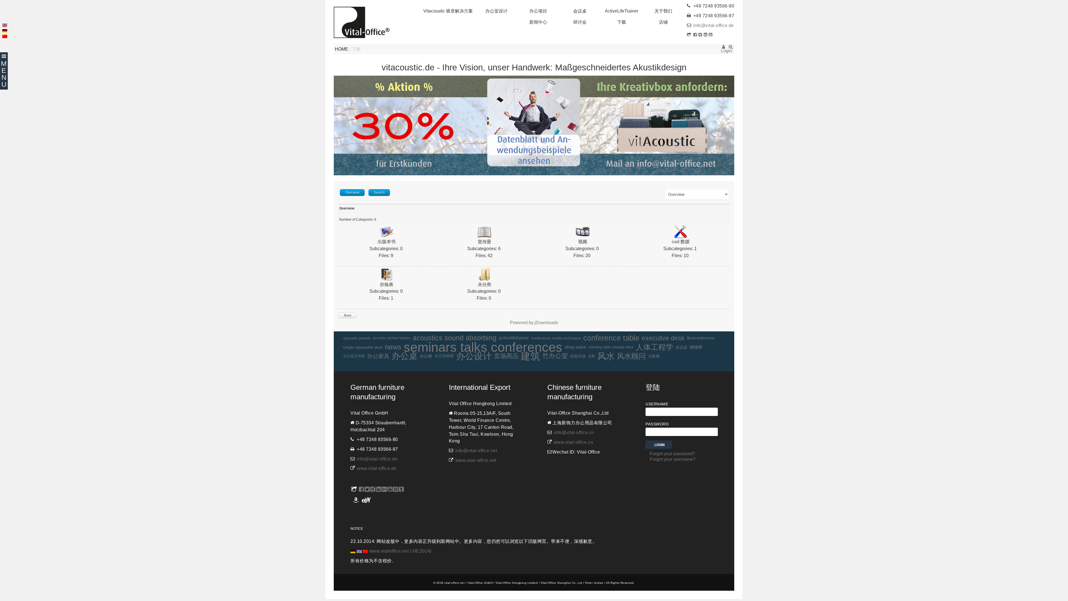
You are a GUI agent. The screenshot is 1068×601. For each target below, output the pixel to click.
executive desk (663, 338)
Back (347, 315)
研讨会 (580, 22)
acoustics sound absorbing (454, 338)
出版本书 (386, 241)
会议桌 (580, 11)
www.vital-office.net (475, 460)
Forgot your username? (673, 459)
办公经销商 (444, 356)
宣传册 (484, 241)
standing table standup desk (611, 347)
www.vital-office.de (377, 468)
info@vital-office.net (476, 450)
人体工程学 (654, 347)
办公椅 (426, 356)
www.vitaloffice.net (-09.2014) (400, 551)
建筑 (530, 356)
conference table (611, 338)
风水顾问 (631, 356)
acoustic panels (356, 338)
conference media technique (556, 338)
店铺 (663, 22)
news (393, 347)
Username (657, 404)
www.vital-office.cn (573, 442)
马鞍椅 (654, 356)
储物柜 (696, 347)
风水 (606, 356)
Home (341, 49)
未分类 (484, 284)
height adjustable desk (363, 347)
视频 (582, 241)
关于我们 (663, 11)
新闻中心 (538, 22)
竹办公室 (555, 356)
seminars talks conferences (483, 347)
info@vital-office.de (713, 25)
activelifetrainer (514, 338)
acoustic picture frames (392, 338)
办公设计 (474, 356)
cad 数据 (680, 241)
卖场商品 (506, 356)
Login (723, 48)
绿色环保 (578, 356)
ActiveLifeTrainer (621, 11)
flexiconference (701, 338)
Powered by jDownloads (534, 322)
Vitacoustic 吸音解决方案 (448, 11)
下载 (621, 22)
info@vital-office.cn (574, 432)
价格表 (386, 284)
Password (657, 424)
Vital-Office (362, 22)
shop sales (575, 347)
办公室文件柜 (354, 356)
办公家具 (378, 356)
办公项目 (538, 11)
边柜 (591, 356)
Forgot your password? (672, 453)
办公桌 (404, 356)
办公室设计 (496, 11)
